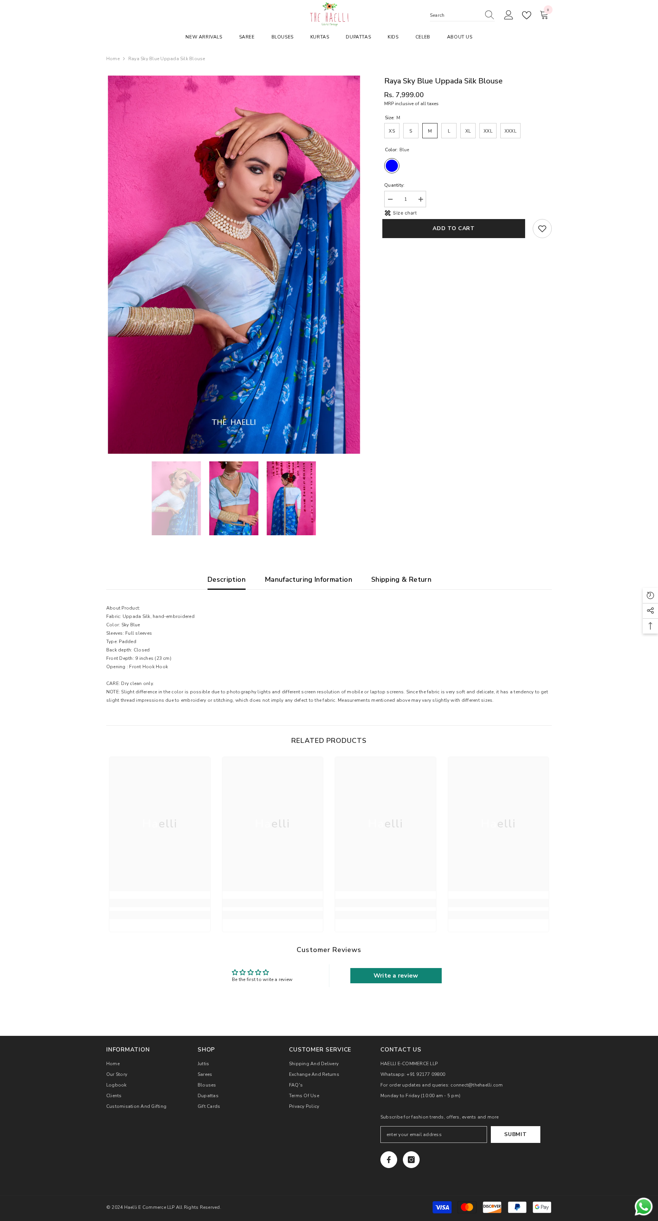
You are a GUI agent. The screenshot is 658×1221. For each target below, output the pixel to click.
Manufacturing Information (308, 579)
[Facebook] (388, 1159)
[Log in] (508, 15)
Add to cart (455, 228)
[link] (159, 903)
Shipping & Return (401, 579)
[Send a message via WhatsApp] (643, 1206)
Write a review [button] (396, 975)
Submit (515, 1134)
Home (113, 59)
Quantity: (394, 185)
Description (227, 579)
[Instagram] (411, 1159)
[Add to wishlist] (542, 228)
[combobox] (455, 15)
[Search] (462, 15)
